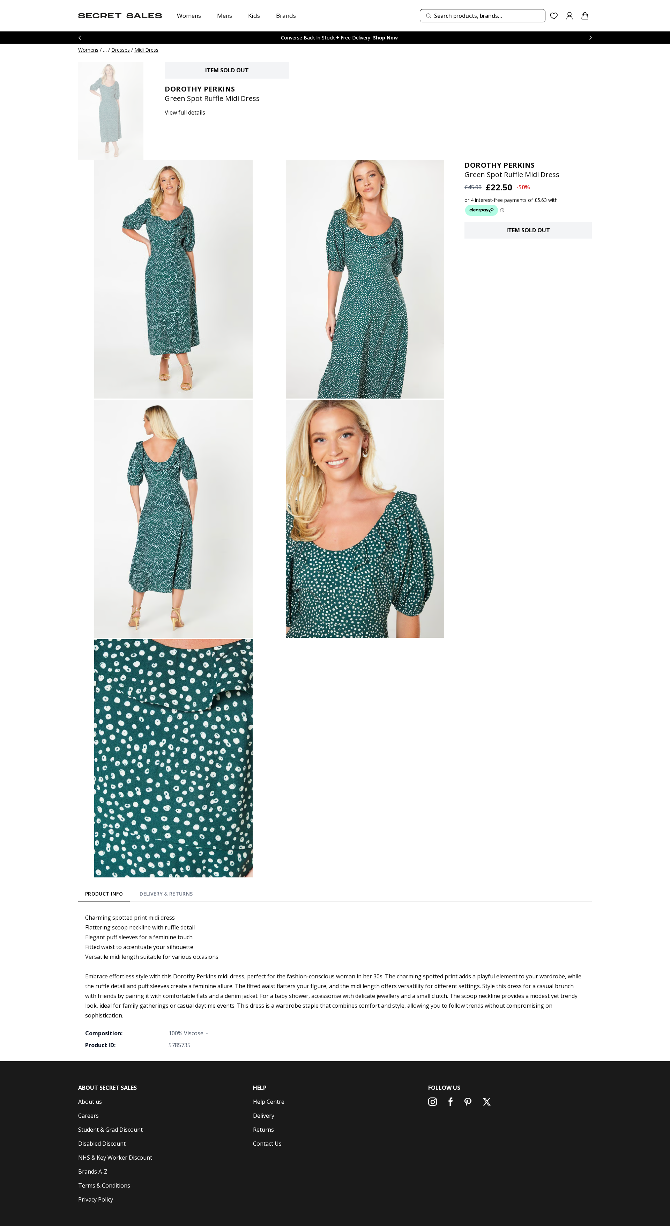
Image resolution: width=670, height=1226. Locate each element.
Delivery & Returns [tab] (166, 893)
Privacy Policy (95, 1199)
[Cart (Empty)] (585, 16)
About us (90, 1101)
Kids (254, 16)
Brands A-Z (92, 1171)
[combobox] (482, 15)
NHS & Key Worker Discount (115, 1157)
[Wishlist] (554, 16)
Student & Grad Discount (110, 1129)
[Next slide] (590, 37)
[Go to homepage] (120, 15)
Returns (263, 1129)
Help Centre (268, 1101)
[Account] (569, 16)
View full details (185, 112)
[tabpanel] (335, 981)
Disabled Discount (102, 1143)
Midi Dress (146, 49)
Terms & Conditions (104, 1185)
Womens (189, 16)
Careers (88, 1115)
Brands (286, 16)
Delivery (263, 1115)
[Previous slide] (79, 37)
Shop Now (385, 37)
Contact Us (267, 1143)
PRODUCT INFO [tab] (104, 893)
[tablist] (139, 895)
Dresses (120, 49)
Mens (224, 16)
